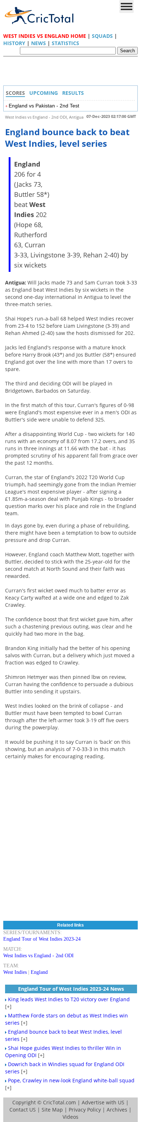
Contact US (22, 1109)
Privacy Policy (85, 1109)
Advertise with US (103, 1102)
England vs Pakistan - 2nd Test (44, 106)
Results (73, 92)
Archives (117, 1109)
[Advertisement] (72, 73)
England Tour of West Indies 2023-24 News (71, 988)
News (38, 43)
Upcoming (43, 92)
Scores (15, 92)
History (14, 43)
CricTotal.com (59, 1102)
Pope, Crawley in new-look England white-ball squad (71, 1080)
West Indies (15, 972)
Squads (102, 35)
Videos (70, 1116)
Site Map (52, 1109)
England (39, 972)
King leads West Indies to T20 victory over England (69, 999)
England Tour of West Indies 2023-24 (42, 939)
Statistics (65, 43)
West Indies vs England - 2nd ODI (38, 955)
